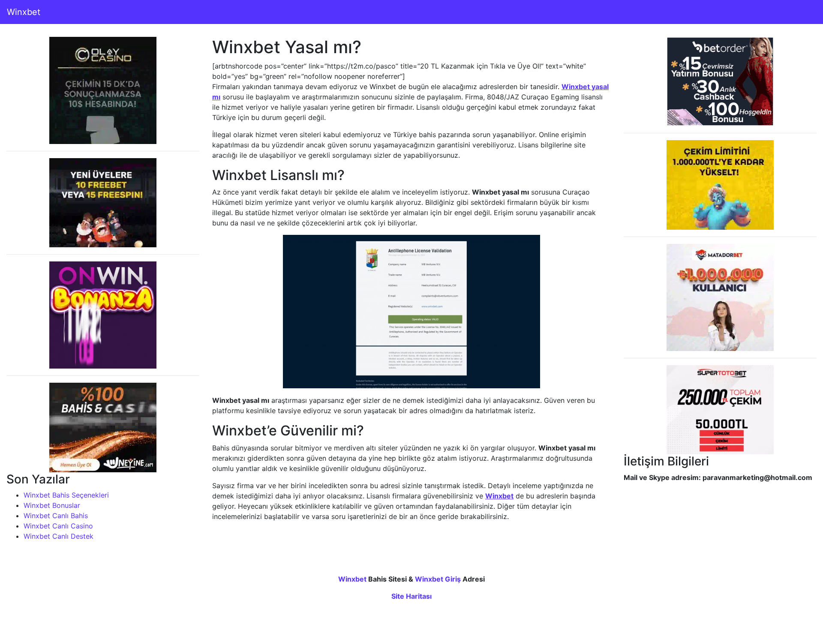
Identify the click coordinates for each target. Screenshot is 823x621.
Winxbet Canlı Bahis (56, 515)
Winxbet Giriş (438, 579)
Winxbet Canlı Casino (58, 526)
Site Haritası (411, 596)
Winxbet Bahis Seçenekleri (66, 495)
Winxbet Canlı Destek (58, 536)
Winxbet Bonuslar (52, 505)
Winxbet (23, 12)
